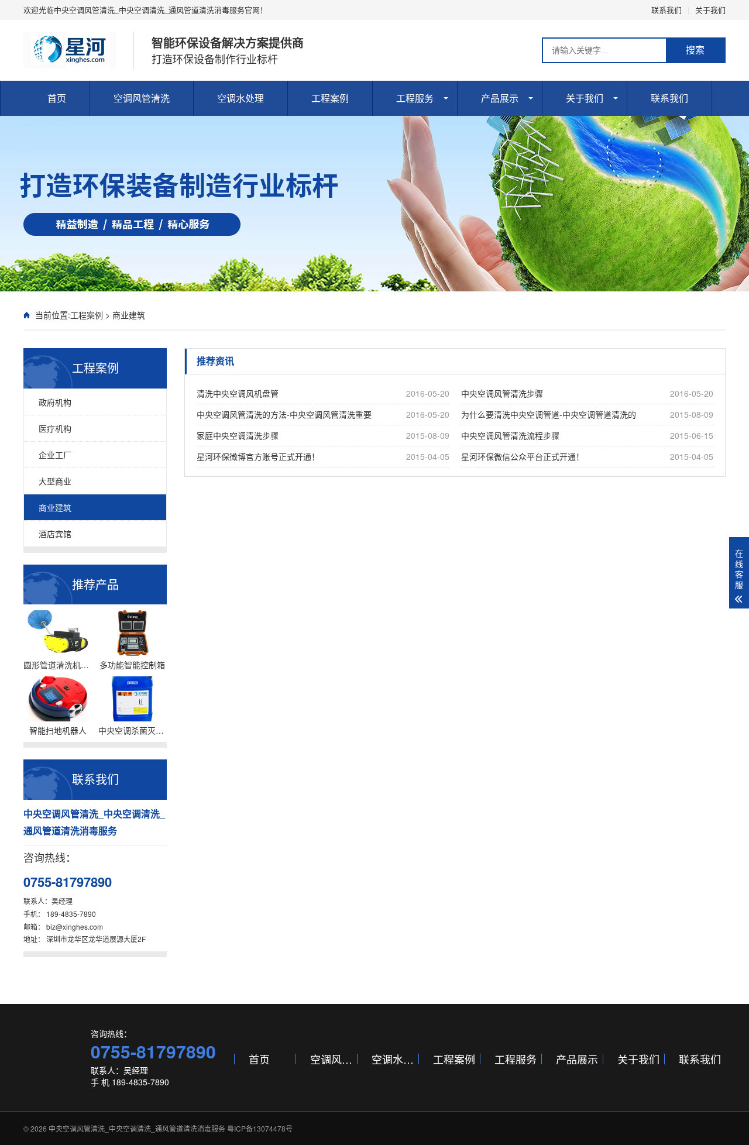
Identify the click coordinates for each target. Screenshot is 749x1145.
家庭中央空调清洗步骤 (323, 435)
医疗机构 (55, 428)
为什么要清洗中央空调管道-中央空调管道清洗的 (587, 414)
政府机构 (55, 402)
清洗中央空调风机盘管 (323, 393)
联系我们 (666, 9)
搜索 (695, 50)
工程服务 (415, 98)
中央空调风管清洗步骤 (587, 393)
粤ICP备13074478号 (260, 1128)
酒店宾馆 (55, 533)
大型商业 (55, 481)
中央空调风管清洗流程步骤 (587, 435)
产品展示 (499, 98)
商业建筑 (128, 315)
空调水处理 (240, 98)
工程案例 (330, 98)
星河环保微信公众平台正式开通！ (587, 456)
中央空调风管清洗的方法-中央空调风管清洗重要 (323, 414)
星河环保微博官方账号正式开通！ (323, 456)
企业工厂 (55, 454)
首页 (56, 98)
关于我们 (710, 9)
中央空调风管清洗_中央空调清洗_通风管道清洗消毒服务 (137, 1128)
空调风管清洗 (142, 98)
